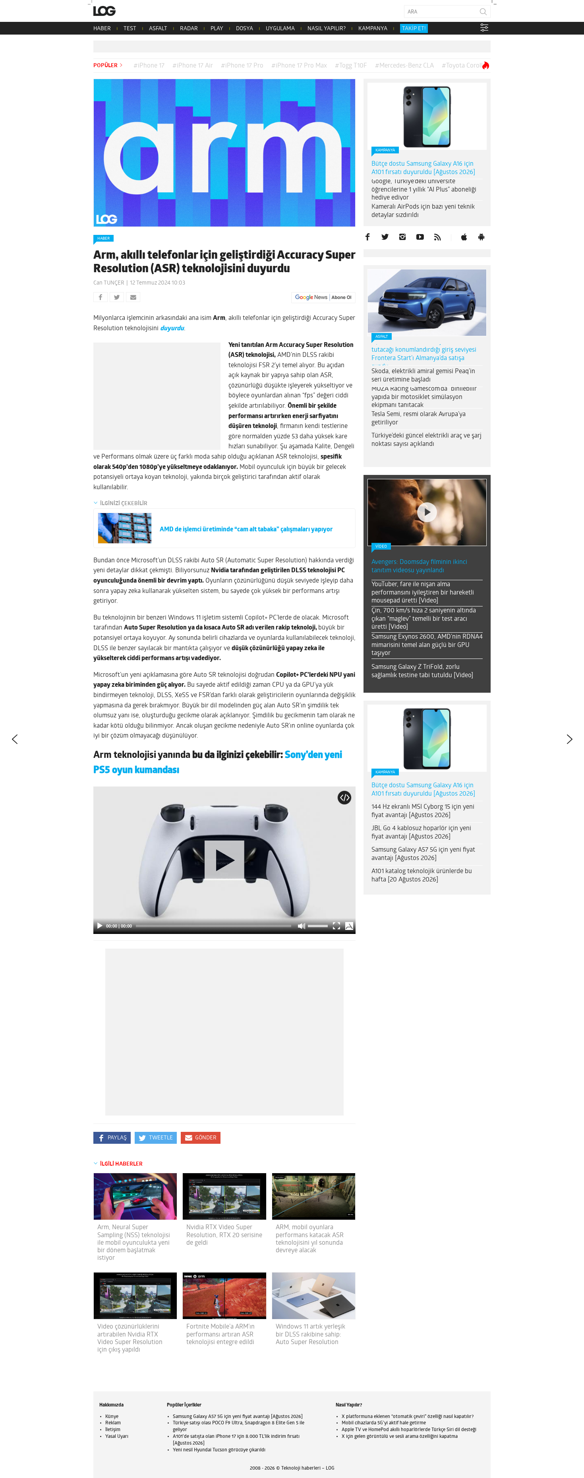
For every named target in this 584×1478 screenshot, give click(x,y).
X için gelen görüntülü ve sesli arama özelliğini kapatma (400, 1436)
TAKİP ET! (414, 29)
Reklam (113, 1423)
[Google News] (323, 297)
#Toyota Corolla (464, 66)
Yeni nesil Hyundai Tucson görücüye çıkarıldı (219, 1450)
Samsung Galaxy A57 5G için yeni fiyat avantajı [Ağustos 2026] (423, 854)
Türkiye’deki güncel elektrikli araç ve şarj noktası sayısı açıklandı (426, 440)
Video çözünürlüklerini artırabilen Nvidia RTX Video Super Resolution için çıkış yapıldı (129, 1338)
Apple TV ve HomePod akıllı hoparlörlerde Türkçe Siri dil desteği (409, 1430)
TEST (130, 29)
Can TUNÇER (108, 283)
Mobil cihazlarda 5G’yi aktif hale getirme (384, 1423)
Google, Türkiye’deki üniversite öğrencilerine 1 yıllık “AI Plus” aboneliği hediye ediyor (423, 189)
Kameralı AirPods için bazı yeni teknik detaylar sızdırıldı (423, 211)
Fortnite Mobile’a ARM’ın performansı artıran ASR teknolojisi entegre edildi (220, 1334)
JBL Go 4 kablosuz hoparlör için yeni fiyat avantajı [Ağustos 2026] (421, 832)
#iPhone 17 (148, 66)
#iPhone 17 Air (192, 66)
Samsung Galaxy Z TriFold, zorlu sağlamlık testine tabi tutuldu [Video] (422, 671)
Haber (103, 238)
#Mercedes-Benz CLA (404, 66)
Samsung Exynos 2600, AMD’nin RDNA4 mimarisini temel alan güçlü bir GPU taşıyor (427, 645)
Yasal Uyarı (116, 1436)
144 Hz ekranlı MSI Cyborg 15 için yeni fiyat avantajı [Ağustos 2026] (422, 811)
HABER (102, 29)
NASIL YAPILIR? (326, 29)
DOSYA (244, 29)
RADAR (189, 29)
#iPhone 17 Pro (242, 66)
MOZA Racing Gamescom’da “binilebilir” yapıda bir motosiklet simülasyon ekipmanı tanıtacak (425, 397)
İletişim (112, 1430)
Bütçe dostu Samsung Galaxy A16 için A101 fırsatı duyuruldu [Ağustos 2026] (423, 168)
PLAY (217, 29)
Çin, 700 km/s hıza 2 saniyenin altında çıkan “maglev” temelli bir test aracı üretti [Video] (423, 619)
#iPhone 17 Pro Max (299, 66)
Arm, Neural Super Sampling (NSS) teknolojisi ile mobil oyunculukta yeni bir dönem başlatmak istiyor (133, 1242)
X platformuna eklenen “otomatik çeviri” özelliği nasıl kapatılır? (408, 1416)
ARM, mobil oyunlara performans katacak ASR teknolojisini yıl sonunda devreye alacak (310, 1239)
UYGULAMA (280, 29)
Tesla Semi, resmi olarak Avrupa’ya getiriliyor (418, 418)
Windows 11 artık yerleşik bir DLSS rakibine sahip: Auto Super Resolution (310, 1334)
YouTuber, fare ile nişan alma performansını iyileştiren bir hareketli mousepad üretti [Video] (422, 592)
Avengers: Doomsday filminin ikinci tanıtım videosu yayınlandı (419, 566)
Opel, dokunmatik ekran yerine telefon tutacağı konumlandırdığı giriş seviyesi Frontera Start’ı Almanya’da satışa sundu (424, 354)
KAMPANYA (372, 29)
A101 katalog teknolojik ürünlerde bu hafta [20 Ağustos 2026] (421, 875)
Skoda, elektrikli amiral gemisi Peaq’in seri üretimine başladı (423, 375)
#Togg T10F (351, 66)
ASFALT (158, 29)
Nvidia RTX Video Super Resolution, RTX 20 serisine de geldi (224, 1235)
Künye (111, 1416)
